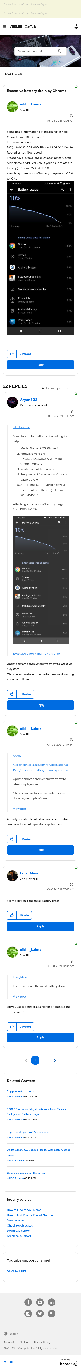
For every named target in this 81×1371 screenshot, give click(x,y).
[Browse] (6, 26)
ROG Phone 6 (16, 1178)
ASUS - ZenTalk (23, 26)
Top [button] (10, 1362)
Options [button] (75, 74)
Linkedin (51, 1298)
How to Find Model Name (24, 1210)
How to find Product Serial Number (30, 1215)
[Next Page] (54, 1060)
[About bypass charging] (68, 388)
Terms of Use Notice (16, 1342)
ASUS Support (16, 1271)
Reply (40, 365)
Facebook (28, 1298)
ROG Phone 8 (16, 1096)
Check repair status (20, 1225)
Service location (17, 1220)
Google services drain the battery (27, 1173)
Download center (18, 1231)
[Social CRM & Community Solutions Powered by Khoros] (68, 1363)
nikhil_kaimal (21, 427)
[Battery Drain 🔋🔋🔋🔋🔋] (74, 388)
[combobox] (40, 51)
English (13, 1334)
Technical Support (19, 1236)
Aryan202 (19, 756)
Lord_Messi (20, 977)
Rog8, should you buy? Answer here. (28, 1132)
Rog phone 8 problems (20, 1091)
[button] (12, 354)
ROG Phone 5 (13, 74)
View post (19, 809)
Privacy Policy (42, 1342)
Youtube (39, 1298)
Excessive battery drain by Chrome (36, 654)
